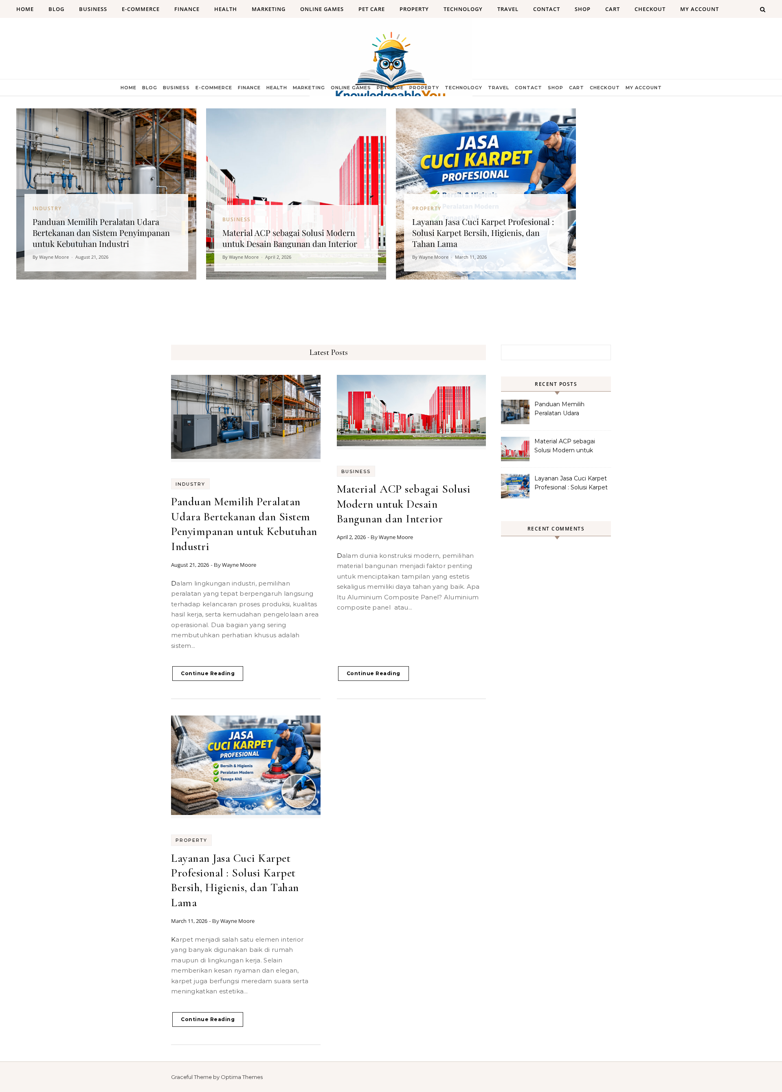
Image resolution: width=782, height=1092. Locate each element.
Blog (56, 9)
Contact (546, 9)
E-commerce (141, 9)
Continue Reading (208, 673)
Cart (612, 9)
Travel (507, 9)
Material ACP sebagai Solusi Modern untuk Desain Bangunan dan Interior (404, 504)
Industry (190, 484)
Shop (583, 9)
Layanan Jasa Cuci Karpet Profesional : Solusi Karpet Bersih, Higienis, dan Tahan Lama (571, 484)
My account (699, 9)
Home (25, 9)
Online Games (322, 9)
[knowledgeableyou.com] (391, 74)
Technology (463, 9)
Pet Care (371, 9)
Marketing (269, 9)
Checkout (650, 9)
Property (414, 9)
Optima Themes (242, 1077)
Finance (187, 9)
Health (225, 9)
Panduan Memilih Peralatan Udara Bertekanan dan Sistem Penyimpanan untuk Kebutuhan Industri (568, 409)
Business (93, 9)
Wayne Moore (239, 564)
